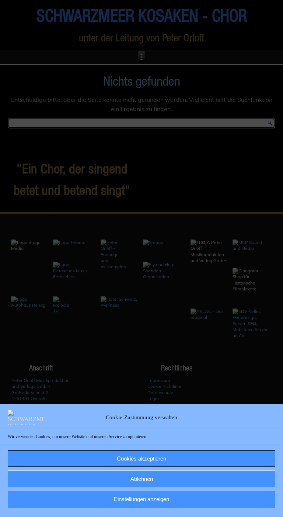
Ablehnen (141, 479)
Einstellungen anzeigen (141, 499)
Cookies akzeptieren (141, 458)
